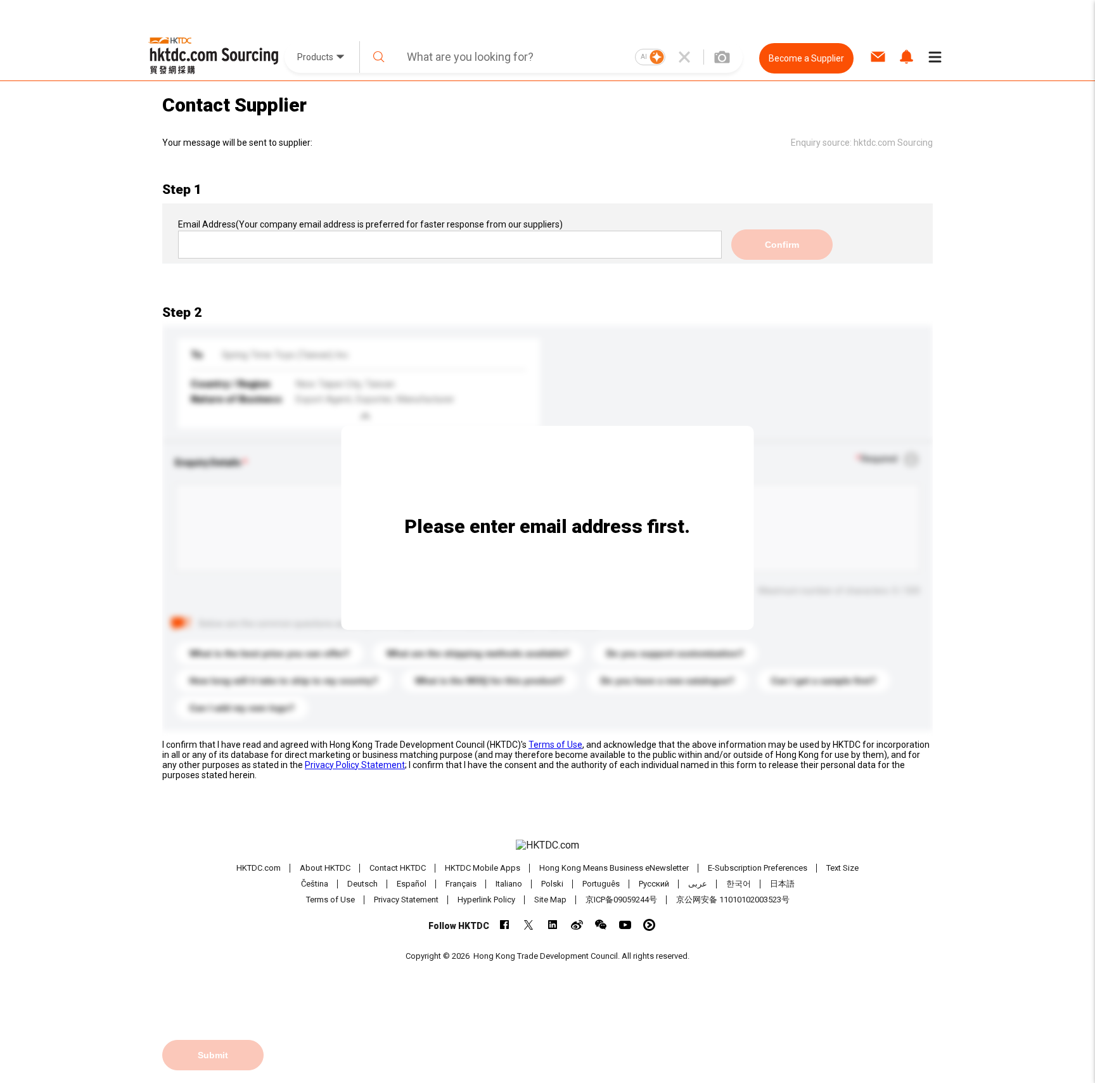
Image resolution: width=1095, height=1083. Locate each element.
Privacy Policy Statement (355, 765)
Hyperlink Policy (486, 899)
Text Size (842, 868)
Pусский (654, 883)
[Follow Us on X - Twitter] (529, 925)
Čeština (314, 883)
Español (411, 883)
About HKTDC (325, 868)
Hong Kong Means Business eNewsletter (614, 868)
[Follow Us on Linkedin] (553, 925)
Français (461, 883)
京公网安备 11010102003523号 (733, 899)
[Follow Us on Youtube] (625, 925)
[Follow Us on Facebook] (505, 925)
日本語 (782, 883)
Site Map (550, 899)
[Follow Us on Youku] (649, 925)
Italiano (509, 883)
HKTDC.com (258, 868)
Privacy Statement (406, 899)
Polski (552, 883)
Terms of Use (555, 745)
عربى (697, 883)
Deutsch (362, 883)
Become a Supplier (806, 58)
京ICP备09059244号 (621, 899)
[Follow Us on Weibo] (577, 925)
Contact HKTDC (397, 868)
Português (601, 883)
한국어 (738, 883)
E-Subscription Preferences (757, 868)
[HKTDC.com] (547, 845)
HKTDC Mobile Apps (482, 868)
